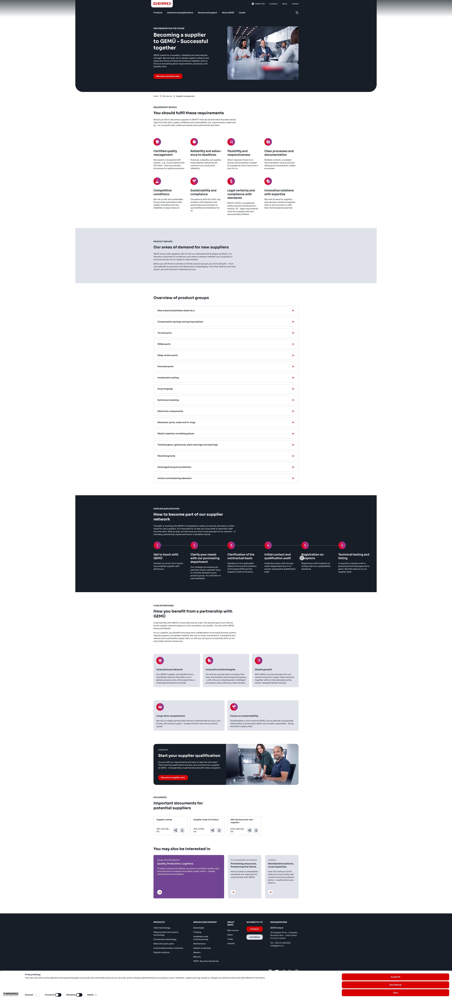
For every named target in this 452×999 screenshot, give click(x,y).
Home (156, 96)
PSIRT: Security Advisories (206, 961)
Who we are (167, 96)
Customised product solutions (168, 948)
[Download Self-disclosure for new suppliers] (256, 830)
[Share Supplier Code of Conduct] (212, 830)
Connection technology (164, 939)
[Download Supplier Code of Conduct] (219, 830)
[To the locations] (271, 892)
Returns (197, 957)
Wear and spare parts (163, 943)
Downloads (198, 928)
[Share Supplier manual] (175, 830)
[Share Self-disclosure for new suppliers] (249, 830)
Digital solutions (161, 952)
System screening (202, 948)
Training (197, 932)
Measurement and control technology (165, 933)
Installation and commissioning (200, 938)
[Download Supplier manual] (182, 830)
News (230, 935)
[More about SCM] (160, 892)
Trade (230, 939)
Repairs (197, 952)
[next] (301, 558)
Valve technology (161, 928)
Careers (231, 943)
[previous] (150, 558)
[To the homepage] (162, 3)
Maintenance (199, 943)
